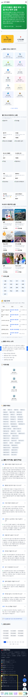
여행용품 (6, 694)
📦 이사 (3, 663)
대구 (17, 281)
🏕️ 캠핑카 (3, 667)
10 (13, 644)
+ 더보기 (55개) (14, 108)
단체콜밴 (3, 657)
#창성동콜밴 (13, 633)
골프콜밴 (19, 655)
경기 (5, 287)
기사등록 (18, 653)
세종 (23, 284)
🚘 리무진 (3, 671)
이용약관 (3, 653)
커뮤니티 (9, 655)
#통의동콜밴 (20, 633)
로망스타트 (11, 652)
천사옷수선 (23, 653)
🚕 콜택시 (3, 673)
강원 (11, 287)
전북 (5, 290)
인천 (23, 281)
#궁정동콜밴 (20, 630)
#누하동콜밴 (5, 638)
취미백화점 (19, 682)
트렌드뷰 (23, 652)
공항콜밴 (14, 655)
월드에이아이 (20, 686)
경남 (23, 290)
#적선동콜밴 (5, 635)
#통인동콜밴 (13, 635)
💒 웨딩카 (3, 665)
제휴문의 (13, 653)
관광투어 (24, 655)
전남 (11, 290)
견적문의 (8, 657)
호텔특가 (20, 694)
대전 (11, 284)
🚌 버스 (3, 669)
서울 (5, 281)
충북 (17, 287)
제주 (5, 294)
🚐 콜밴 (3, 660)
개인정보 (8, 653)
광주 (5, 284)
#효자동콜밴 (5, 633)
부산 (11, 281)
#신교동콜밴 (13, 630)
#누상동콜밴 (20, 635)
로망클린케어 (17, 652)
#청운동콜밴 (5, 630)
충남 (23, 287)
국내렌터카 (25, 693)
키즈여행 (15, 694)
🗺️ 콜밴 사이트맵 (5, 662)
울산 (17, 284)
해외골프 (11, 694)
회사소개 (5, 652)
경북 (17, 290)
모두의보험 (3, 655)
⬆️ (25, 689)
